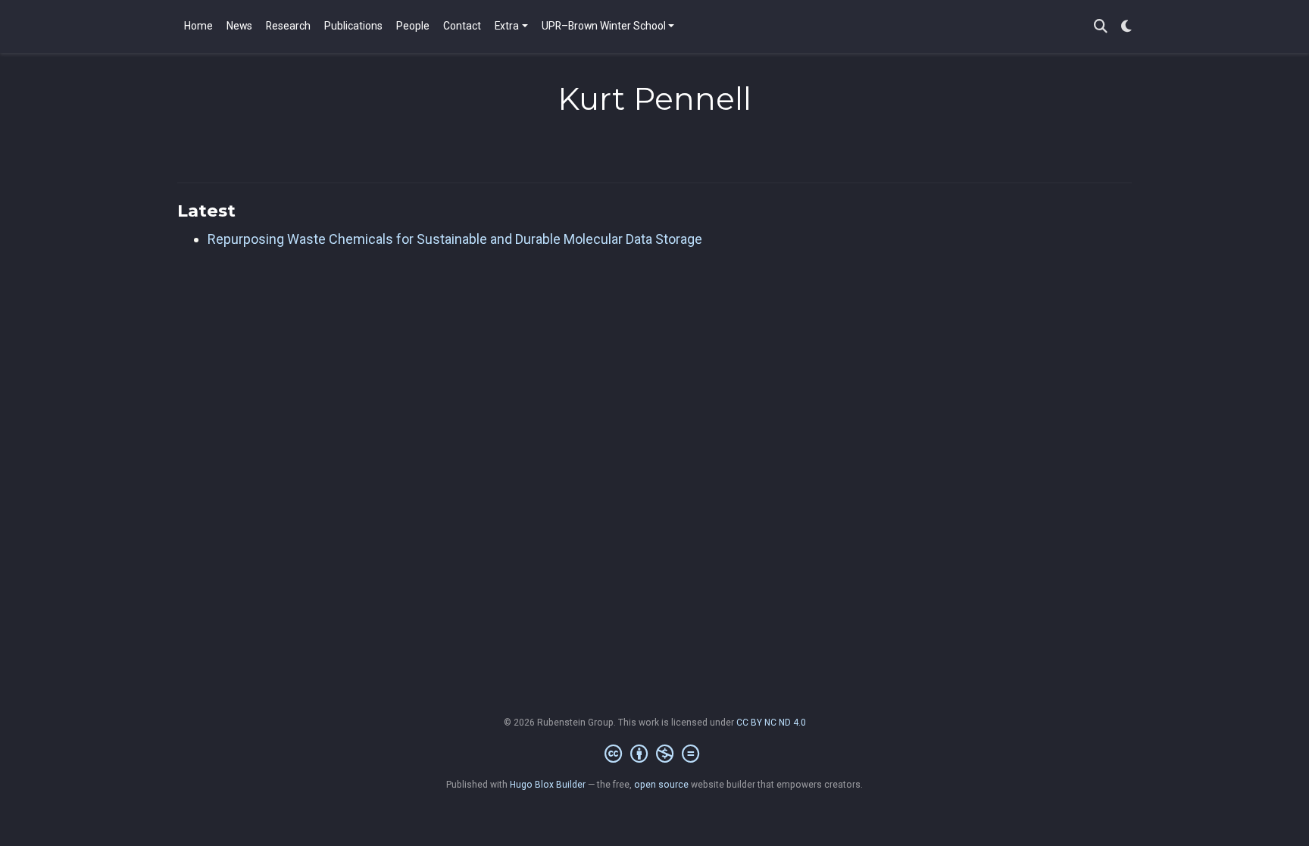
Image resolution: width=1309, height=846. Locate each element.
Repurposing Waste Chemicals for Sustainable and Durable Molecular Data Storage (455, 239)
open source (661, 784)
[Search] (1100, 27)
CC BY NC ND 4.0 (771, 722)
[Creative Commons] (655, 754)
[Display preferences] (1126, 27)
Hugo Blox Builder (548, 784)
